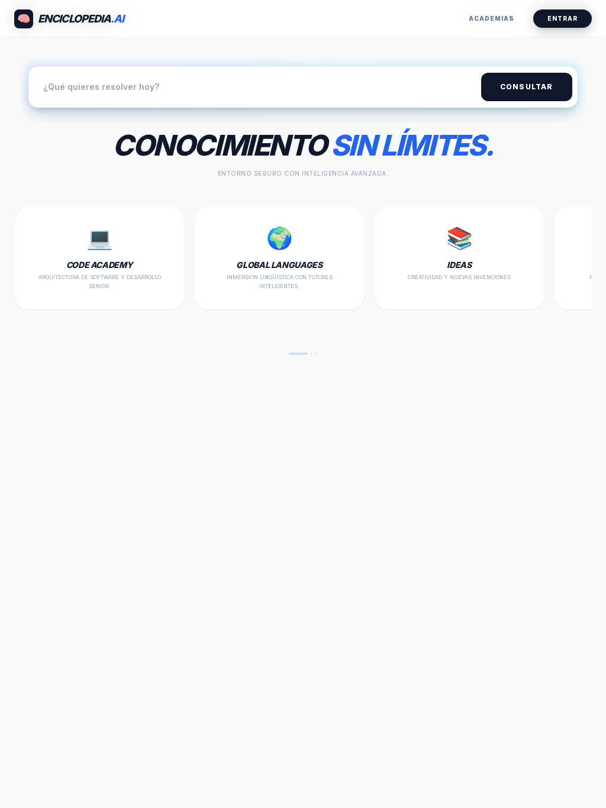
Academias (491, 18)
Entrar (562, 18)
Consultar (526, 86)
